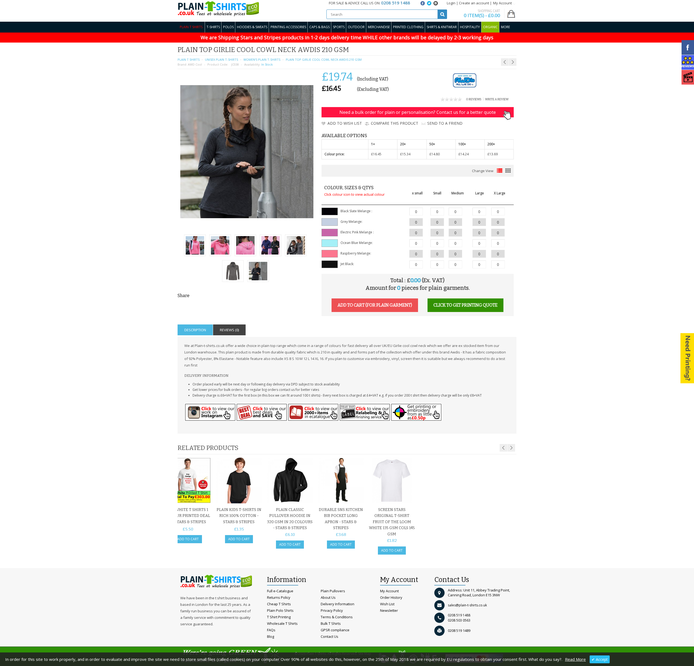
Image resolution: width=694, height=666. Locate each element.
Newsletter (389, 610)
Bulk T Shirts (331, 623)
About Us (328, 597)
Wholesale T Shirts (282, 623)
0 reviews (473, 99)
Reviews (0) (229, 329)
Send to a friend (444, 123)
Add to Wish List (344, 123)
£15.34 (405, 154)
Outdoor (356, 27)
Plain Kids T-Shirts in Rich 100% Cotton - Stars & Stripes (239, 515)
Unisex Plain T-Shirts (221, 59)
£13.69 (492, 154)
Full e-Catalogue (280, 590)
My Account (389, 590)
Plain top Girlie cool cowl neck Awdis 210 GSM (324, 59)
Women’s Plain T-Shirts (261, 59)
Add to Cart (188, 539)
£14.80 (434, 154)
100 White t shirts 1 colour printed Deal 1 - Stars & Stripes (188, 515)
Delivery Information (337, 603)
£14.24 (463, 154)
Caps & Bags (319, 27)
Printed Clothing (408, 27)
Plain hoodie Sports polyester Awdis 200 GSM (486, 49)
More (505, 27)
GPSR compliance (335, 630)
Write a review (497, 99)
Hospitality (470, 27)
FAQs (271, 630)
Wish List (387, 603)
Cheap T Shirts (279, 603)
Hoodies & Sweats (252, 27)
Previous (503, 448)
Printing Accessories (288, 27)
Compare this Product (394, 123)
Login (451, 3)
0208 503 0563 (459, 620)
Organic (490, 27)
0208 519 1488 (459, 615)
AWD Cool (195, 64)
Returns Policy (278, 597)
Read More (575, 659)
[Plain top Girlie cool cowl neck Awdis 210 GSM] (195, 246)
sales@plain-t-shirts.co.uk (467, 605)
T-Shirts (213, 27)
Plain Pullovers (333, 590)
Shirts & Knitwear (442, 27)
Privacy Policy (332, 610)
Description (195, 329)
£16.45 (376, 154)
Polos (228, 27)
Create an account (474, 3)
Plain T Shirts (191, 27)
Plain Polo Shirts (280, 610)
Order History (391, 597)
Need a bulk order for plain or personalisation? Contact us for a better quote (417, 112)
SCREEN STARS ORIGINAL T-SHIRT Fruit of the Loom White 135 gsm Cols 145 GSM (392, 521)
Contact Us (329, 636)
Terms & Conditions (337, 616)
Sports (339, 27)
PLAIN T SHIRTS (189, 59)
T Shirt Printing (279, 616)
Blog (270, 636)
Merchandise (379, 27)
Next (511, 448)
